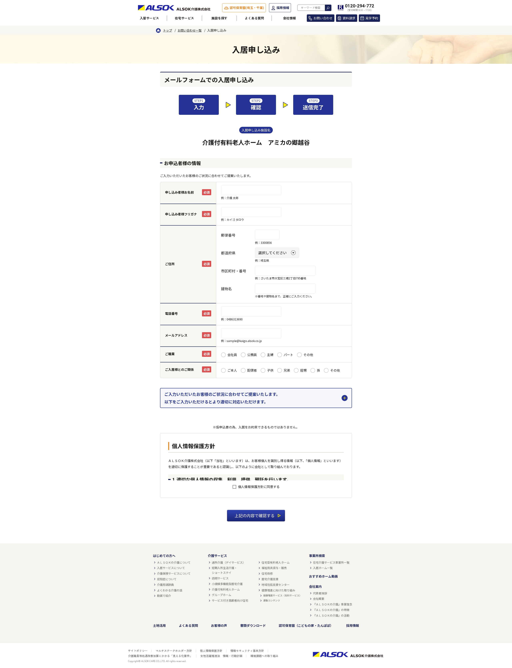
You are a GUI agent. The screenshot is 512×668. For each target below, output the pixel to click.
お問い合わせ (323, 18)
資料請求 (349, 18)
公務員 (252, 354)
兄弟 (287, 370)
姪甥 (303, 370)
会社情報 (289, 18)
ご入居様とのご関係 (179, 369)
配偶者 (252, 370)
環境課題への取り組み (264, 656)
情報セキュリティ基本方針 (247, 651)
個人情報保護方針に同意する (259, 486)
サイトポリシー (138, 651)
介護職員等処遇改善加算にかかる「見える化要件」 (160, 656)
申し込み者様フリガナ (181, 214)
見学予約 (371, 18)
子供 (270, 370)
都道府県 (228, 252)
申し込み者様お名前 (179, 192)
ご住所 (170, 263)
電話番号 (171, 313)
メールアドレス (176, 335)
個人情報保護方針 (211, 651)
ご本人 (232, 370)
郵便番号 (228, 235)
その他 (308, 354)
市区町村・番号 (233, 270)
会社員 (232, 354)
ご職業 (170, 353)
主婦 (270, 354)
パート (288, 354)
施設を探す (219, 18)
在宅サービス (184, 18)
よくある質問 (254, 18)
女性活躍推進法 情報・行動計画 (221, 656)
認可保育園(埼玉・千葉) (247, 7)
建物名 (226, 288)
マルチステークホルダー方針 (174, 651)
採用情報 (282, 7)
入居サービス (149, 18)
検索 (328, 8)
